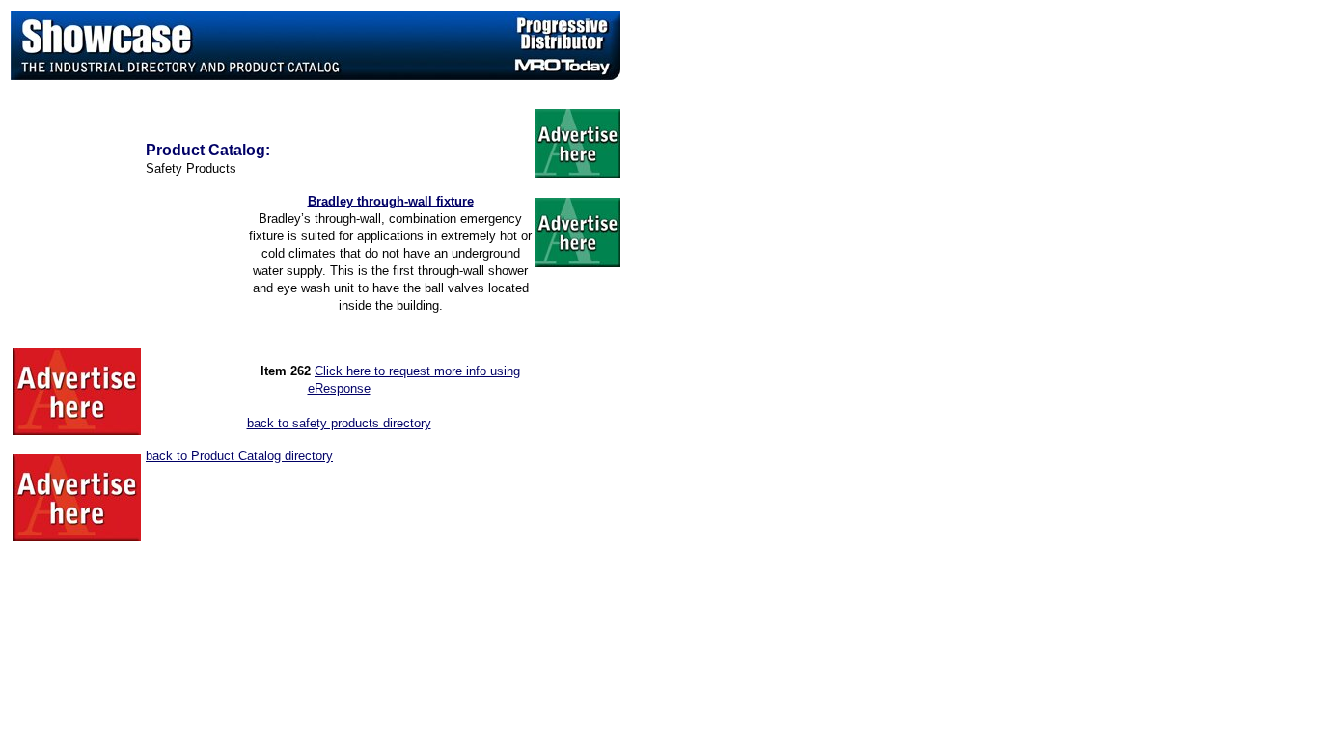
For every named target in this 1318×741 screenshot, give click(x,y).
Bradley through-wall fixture (391, 201)
